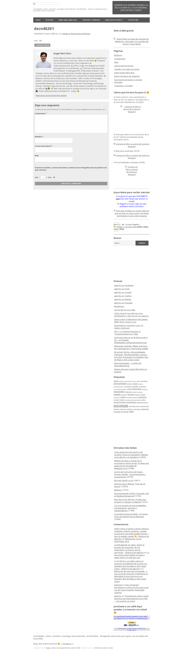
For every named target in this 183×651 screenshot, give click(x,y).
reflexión (116, 409)
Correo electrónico (43, 146)
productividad (119, 402)
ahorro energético (142, 381)
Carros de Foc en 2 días (124, 310)
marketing (142, 397)
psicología (121, 405)
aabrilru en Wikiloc (122, 299)
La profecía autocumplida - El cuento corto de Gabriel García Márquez (131, 515)
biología (129, 384)
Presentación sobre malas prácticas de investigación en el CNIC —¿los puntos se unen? (131, 598)
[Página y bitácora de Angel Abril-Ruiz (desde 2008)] (46, 3)
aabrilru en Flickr (122, 289)
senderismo (145, 409)
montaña (116, 400)
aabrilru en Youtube (123, 303)
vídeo (131, 411)
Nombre (39, 137)
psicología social (134, 406)
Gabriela (118, 585)
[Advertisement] (132, 262)
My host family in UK (123, 480)
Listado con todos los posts (126, 69)
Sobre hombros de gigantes (127, 76)
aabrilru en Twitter (123, 296)
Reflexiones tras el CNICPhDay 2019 (127, 540)
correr (135, 386)
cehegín (135, 384)
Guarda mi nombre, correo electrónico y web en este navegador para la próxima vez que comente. (71, 168)
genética (142, 395)
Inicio (38, 20)
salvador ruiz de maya (133, 409)
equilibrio (140, 392)
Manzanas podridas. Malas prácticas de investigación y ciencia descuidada (131, 347)
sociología (117, 412)
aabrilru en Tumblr (123, 292)
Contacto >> (67, 643)
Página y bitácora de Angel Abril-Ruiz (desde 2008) (63, 648)
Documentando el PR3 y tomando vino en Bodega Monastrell (131, 494)
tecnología (124, 412)
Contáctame (133, 20)
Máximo (117, 490)
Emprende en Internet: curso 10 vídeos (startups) (128, 326)
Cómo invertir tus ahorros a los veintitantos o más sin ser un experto (131, 314)
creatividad (142, 386)
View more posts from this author (51, 95)
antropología (120, 383)
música (122, 400)
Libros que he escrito (114, 20)
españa (117, 394)
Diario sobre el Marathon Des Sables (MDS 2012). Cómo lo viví (131, 320)
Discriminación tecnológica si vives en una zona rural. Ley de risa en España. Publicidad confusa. (131, 589)
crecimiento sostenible (120, 389)
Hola (116, 62)
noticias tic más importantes (133, 400)
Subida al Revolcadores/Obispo (76, 33)
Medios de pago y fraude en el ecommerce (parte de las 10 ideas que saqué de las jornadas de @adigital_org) (131, 464)
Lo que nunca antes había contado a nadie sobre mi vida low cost (131, 555)
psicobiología (131, 402)
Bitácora (49, 20)
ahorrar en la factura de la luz (127, 381)
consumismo (128, 386)
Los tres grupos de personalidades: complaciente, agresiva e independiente (130, 508)
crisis (129, 389)
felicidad (131, 394)
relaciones (123, 409)
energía (134, 392)
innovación (117, 397)
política (143, 400)
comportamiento (118, 386)
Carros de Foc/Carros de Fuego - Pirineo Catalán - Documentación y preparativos (130, 474)
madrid (123, 397)
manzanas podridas (131, 397)
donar (124, 628)
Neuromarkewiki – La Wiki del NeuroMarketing (127, 364)
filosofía (136, 395)
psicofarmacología (142, 402)
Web (37, 155)
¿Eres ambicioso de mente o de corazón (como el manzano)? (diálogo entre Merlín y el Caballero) (131, 455)
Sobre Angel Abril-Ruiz (67, 20)
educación (145, 389)
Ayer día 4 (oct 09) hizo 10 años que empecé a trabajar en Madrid (130, 500)
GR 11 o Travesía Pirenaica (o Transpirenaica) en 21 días (127, 332)
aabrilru (116, 381)
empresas (128, 392)
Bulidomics (119, 306)
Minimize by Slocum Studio (104, 648)
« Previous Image (42, 45)
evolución (124, 395)
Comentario (40, 113)
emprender (119, 391)
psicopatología (144, 406)
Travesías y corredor (91, 20)
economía (136, 389)
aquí (115, 619)
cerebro (140, 384)
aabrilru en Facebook (124, 285)
